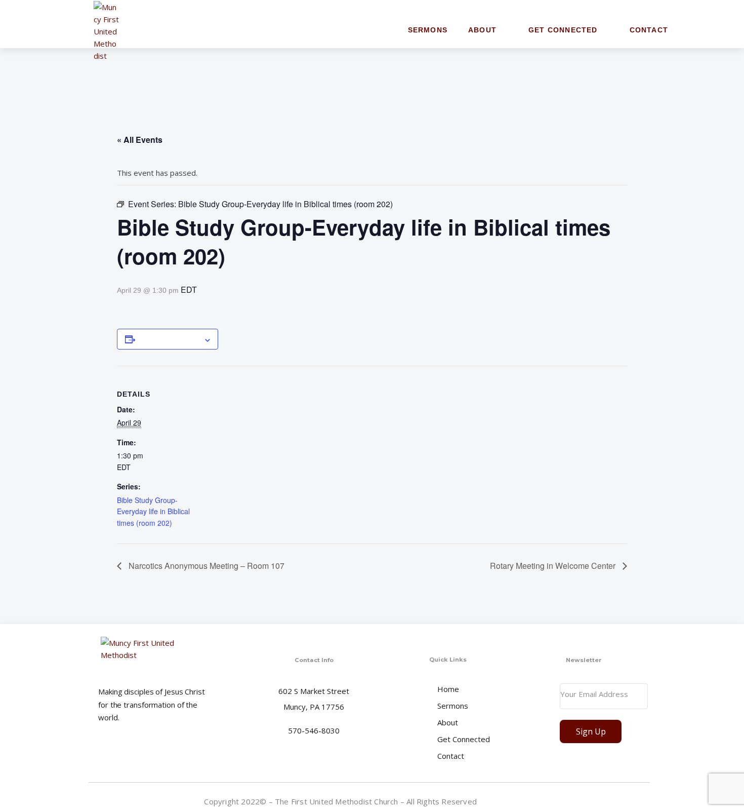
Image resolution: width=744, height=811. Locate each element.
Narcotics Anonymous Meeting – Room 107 (205, 565)
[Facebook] (642, 801)
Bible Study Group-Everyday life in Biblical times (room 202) (153, 511)
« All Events (139, 139)
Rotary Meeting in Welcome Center (553, 565)
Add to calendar (169, 339)
